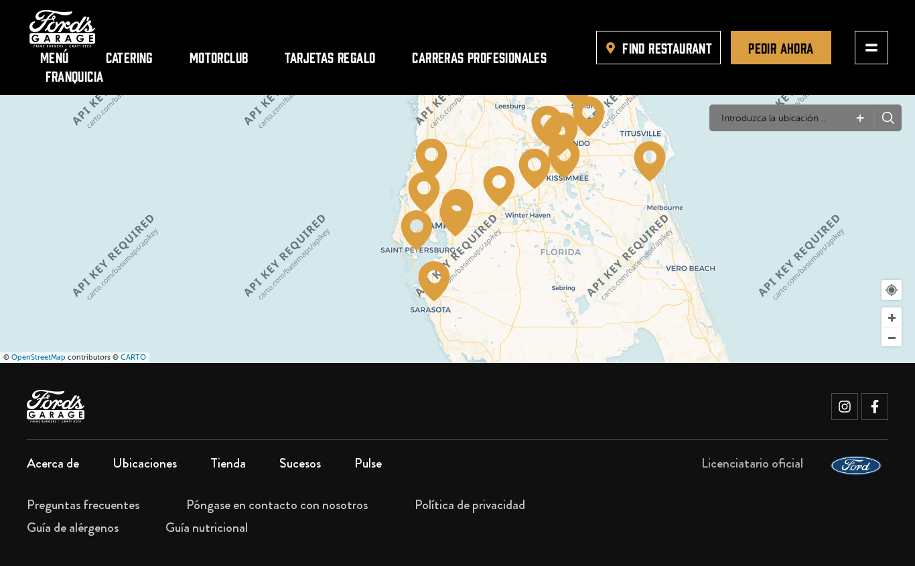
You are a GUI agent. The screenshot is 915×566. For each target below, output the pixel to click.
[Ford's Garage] (62, 29)
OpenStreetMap (38, 357)
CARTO (133, 357)
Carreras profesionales (479, 56)
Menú (54, 56)
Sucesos (300, 463)
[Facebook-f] (874, 406)
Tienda (228, 463)
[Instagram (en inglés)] (844, 406)
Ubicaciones (145, 463)
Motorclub (219, 56)
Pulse (368, 463)
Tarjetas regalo (330, 56)
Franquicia (75, 75)
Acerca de (53, 463)
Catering (129, 56)
